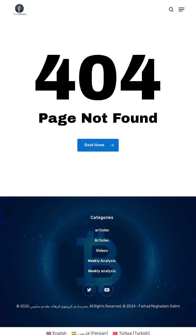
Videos (102, 251)
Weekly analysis (102, 271)
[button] (181, 9)
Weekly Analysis (102, 261)
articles (102, 230)
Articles (102, 240)
